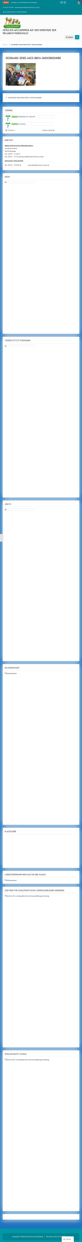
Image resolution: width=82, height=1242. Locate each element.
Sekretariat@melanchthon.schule (28, 7)
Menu (70, 37)
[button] (10, 130)
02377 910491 (9, 7)
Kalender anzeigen (47, 130)
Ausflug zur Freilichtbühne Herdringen (24, 2)
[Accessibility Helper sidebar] (79, 2)
